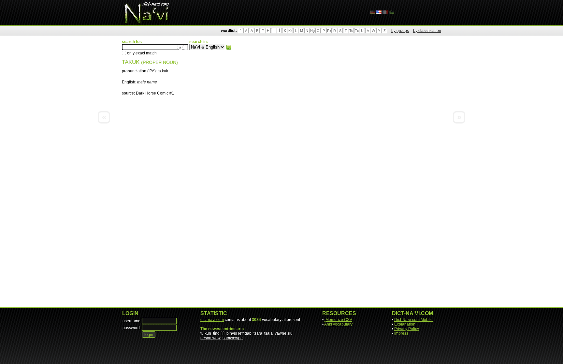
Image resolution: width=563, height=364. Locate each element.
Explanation (404, 324)
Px (329, 31)
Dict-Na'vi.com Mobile (413, 319)
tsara (257, 333)
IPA (151, 71)
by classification (427, 30)
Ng (312, 31)
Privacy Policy (406, 329)
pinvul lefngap (239, 333)
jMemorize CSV (338, 319)
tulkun (205, 333)
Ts (351, 31)
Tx (357, 31)
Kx (290, 31)
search (228, 47)
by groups (400, 30)
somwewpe (233, 338)
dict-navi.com (212, 319)
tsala (268, 333)
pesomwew (210, 338)
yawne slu (284, 333)
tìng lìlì (218, 333)
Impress (401, 333)
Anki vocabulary (338, 324)
